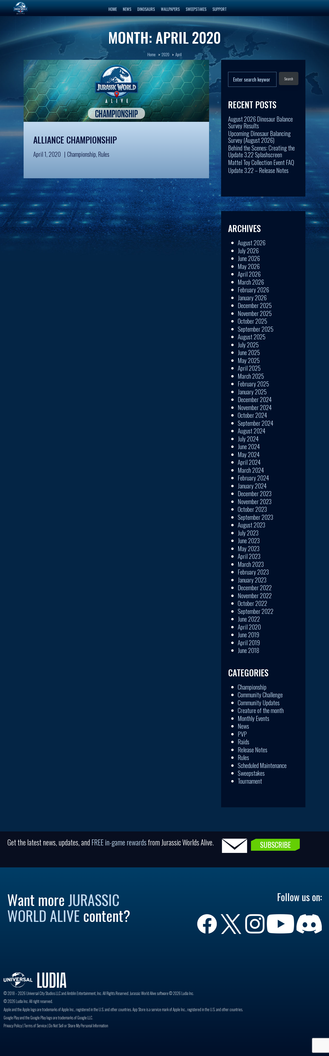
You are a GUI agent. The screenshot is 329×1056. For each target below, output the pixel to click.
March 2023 (251, 564)
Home (151, 54)
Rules (103, 154)
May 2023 (248, 548)
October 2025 (252, 320)
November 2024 (255, 407)
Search (288, 78)
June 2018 (248, 650)
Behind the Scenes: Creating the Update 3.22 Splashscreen (261, 151)
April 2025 (249, 367)
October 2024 (252, 415)
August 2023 (251, 524)
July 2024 (248, 438)
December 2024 (255, 399)
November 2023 (254, 501)
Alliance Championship (75, 139)
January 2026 (252, 297)
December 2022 (255, 587)
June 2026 (249, 258)
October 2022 (252, 603)
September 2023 (255, 517)
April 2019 (249, 642)
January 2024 (252, 485)
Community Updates (259, 702)
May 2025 (249, 360)
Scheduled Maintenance (262, 765)
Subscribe (275, 844)
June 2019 (248, 634)
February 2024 (253, 477)
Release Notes (252, 749)
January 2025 (252, 391)
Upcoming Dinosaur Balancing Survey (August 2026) (259, 136)
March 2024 (251, 470)
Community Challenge (260, 694)
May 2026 (249, 266)
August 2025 (251, 336)
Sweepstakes (251, 772)
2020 (165, 54)
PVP (242, 733)
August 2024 (251, 430)
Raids (243, 741)
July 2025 (248, 344)
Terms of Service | (36, 1026)
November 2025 (255, 313)
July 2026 (248, 250)
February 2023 (253, 571)
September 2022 (255, 611)
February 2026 (253, 289)
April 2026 (249, 273)
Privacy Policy (13, 1026)
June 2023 (249, 540)
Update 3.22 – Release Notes (258, 170)
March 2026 (251, 281)
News (243, 725)
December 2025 (255, 305)
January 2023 (252, 579)
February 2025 (253, 383)
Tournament (250, 780)
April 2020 (249, 626)
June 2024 (249, 446)
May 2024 (249, 454)
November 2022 (255, 595)
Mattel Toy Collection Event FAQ (261, 162)
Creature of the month (261, 710)
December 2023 (254, 493)
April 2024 (249, 462)
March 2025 (251, 375)
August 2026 (251, 242)
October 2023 (252, 509)
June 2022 (249, 618)
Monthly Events (253, 718)
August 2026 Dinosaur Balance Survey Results (260, 122)
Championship (81, 154)
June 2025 (249, 352)
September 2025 (255, 328)
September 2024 (255, 422)
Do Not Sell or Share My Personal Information (78, 1026)
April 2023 (249, 556)
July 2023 (248, 532)
